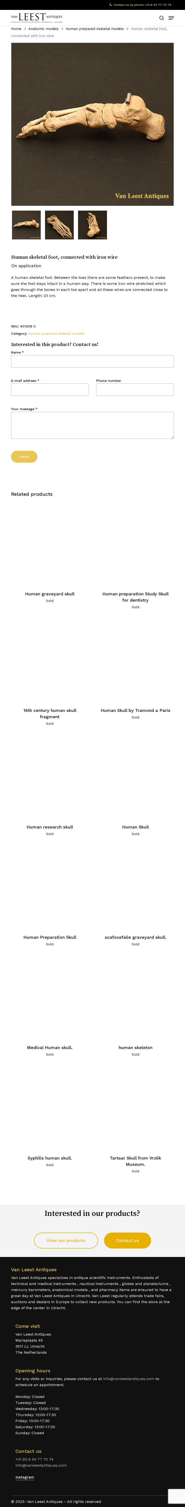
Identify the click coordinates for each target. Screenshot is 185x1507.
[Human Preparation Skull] (50, 887)
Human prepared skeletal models (95, 29)
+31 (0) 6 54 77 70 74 (34, 1459)
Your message (24, 409)
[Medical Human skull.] (50, 997)
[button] (171, 17)
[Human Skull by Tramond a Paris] (135, 660)
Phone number (108, 381)
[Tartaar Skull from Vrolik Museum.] (135, 1107)
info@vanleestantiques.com (128, 1378)
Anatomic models (43, 29)
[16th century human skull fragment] (50, 660)
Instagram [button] (24, 1477)
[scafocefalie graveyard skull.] (135, 887)
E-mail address (25, 381)
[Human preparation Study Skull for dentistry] (135, 543)
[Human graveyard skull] (50, 543)
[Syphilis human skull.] (50, 1107)
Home (16, 29)
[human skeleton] (135, 997)
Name (17, 352)
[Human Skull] (135, 776)
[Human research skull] (50, 776)
